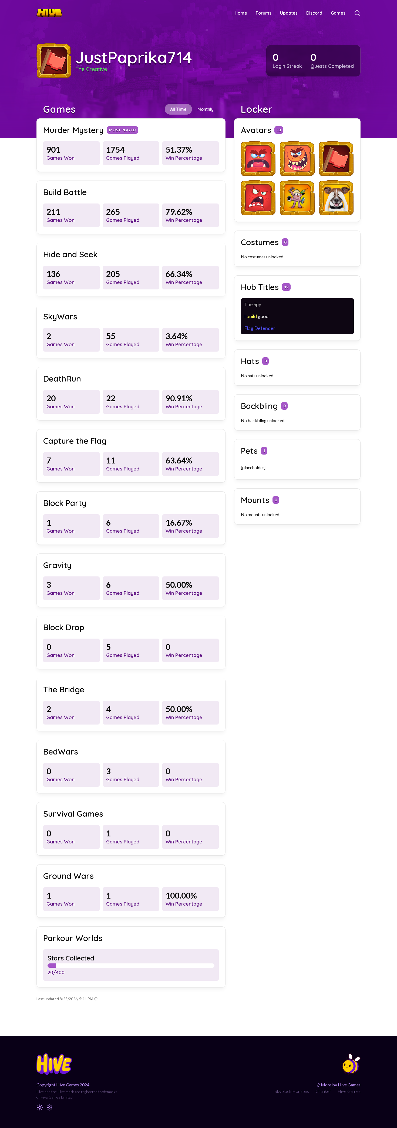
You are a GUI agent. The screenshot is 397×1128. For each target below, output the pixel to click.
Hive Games (349, 1091)
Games (338, 13)
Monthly (205, 109)
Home (241, 13)
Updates (289, 13)
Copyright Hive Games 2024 (62, 1084)
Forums (263, 13)
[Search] (357, 13)
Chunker (323, 1091)
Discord (314, 13)
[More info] (95, 998)
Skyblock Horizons (292, 1091)
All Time (178, 109)
